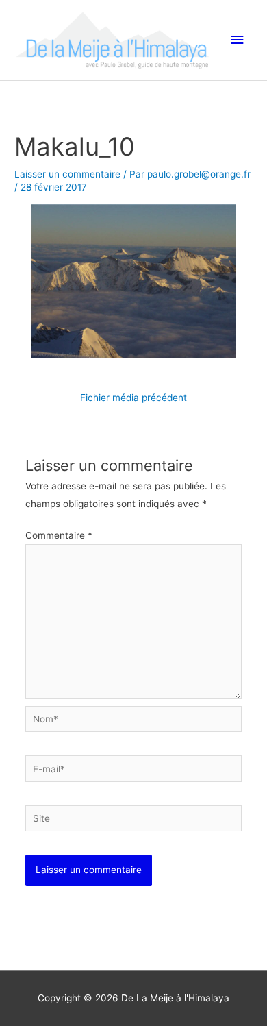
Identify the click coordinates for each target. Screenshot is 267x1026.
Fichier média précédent (133, 397)
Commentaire (58, 535)
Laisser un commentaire (67, 174)
